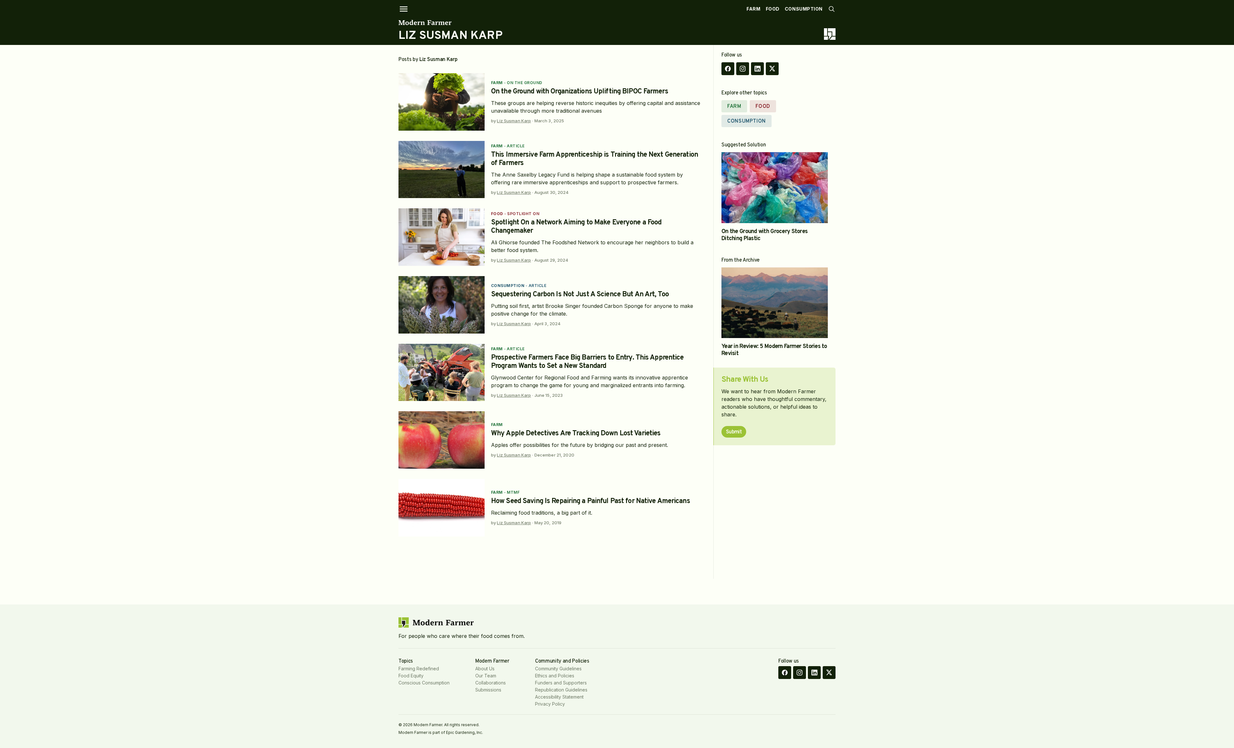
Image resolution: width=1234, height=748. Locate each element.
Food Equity (411, 675)
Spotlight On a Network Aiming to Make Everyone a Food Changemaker (576, 226)
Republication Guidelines (561, 689)
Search (832, 9)
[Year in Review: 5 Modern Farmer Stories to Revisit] (774, 302)
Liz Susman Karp (514, 120)
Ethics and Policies (554, 675)
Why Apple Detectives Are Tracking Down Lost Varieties (575, 433)
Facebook (727, 68)
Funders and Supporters (561, 682)
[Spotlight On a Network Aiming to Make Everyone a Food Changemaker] (441, 237)
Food (773, 9)
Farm (753, 9)
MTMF (513, 492)
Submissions (488, 689)
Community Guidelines (558, 668)
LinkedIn (757, 68)
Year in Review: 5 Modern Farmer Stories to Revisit (774, 350)
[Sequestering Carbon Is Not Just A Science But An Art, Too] (441, 305)
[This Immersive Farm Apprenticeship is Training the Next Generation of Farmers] (441, 169)
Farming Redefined (418, 668)
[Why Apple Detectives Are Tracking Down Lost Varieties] (441, 440)
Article (515, 146)
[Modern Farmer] (450, 22)
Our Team (485, 675)
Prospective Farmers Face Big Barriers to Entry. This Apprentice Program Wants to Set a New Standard (587, 361)
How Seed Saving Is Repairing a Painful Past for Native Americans (590, 501)
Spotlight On (523, 213)
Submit (734, 432)
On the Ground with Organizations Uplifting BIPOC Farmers (579, 91)
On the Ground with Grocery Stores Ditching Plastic (764, 235)
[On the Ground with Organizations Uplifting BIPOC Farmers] (441, 102)
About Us (485, 668)
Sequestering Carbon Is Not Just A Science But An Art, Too (580, 294)
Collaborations (490, 682)
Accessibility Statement (559, 697)
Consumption (804, 9)
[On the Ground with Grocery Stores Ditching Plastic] (774, 187)
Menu (403, 9)
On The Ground (524, 82)
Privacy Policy (550, 704)
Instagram (742, 68)
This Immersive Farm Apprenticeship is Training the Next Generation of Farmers (594, 159)
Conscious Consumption (424, 682)
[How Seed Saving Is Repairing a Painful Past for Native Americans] (441, 507)
